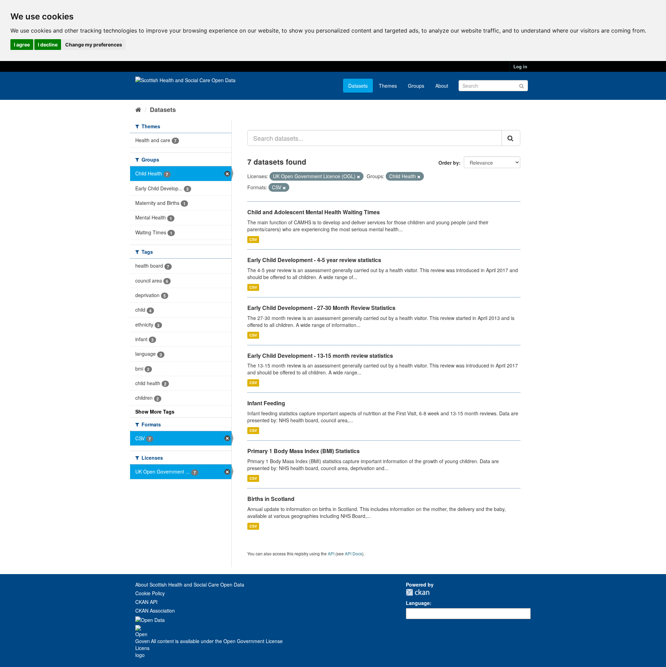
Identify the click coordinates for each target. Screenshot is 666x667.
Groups (416, 85)
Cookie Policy (150, 593)
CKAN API (146, 601)
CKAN (417, 592)
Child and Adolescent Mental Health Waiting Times (313, 212)
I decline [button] (48, 44)
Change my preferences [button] (93, 44)
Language (418, 602)
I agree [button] (22, 44)
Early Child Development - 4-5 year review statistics (314, 260)
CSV (253, 239)
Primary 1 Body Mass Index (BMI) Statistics (303, 451)
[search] (511, 138)
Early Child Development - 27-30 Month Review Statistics (321, 308)
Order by (448, 162)
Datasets (358, 85)
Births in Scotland (270, 499)
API (331, 553)
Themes (388, 85)
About (441, 85)
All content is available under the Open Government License (216, 641)
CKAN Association (155, 610)
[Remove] (358, 176)
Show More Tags (154, 411)
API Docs (353, 553)
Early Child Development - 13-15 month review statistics (320, 356)
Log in (520, 66)
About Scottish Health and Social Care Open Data (189, 584)
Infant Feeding (266, 403)
